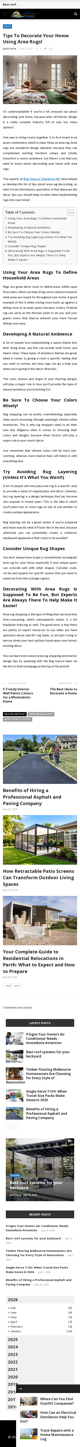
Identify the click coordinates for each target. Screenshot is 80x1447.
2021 (13, 1369)
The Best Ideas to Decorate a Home (63, 691)
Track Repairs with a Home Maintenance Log (57, 1434)
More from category (17, 719)
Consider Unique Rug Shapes (27, 246)
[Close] (20, 1388)
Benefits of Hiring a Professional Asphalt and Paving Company (32, 796)
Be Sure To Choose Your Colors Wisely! (34, 232)
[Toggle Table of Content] (68, 212)
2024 (13, 1347)
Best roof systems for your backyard (29, 4)
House (7, 26)
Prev (8, 985)
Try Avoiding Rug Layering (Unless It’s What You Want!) (40, 239)
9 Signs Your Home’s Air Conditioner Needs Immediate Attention (45, 1038)
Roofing (15, 1175)
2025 (13, 1339)
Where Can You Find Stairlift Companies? (57, 1401)
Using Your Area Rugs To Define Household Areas (37, 221)
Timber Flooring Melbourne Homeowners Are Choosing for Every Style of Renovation (38, 1075)
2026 (13, 1299)
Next (17, 985)
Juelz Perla (9, 48)
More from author (41, 714)
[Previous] (9, 1126)
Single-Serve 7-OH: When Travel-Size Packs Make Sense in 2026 (46, 1095)
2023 (13, 1354)
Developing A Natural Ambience (29, 227)
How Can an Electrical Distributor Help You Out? (48, 1416)
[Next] (15, 1126)
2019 (13, 1384)
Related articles (14, 714)
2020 (13, 1377)
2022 (13, 1362)
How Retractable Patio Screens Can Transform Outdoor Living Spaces (38, 877)
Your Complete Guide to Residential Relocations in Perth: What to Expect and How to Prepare (39, 961)
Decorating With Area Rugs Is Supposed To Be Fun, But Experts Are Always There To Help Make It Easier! (39, 255)
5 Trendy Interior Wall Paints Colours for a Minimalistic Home (18, 695)
